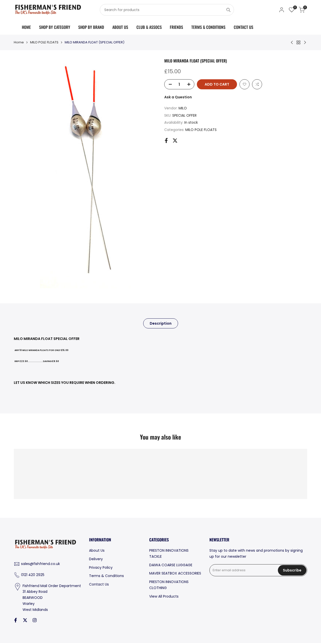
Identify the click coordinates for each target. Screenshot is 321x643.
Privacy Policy (101, 567)
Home (19, 42)
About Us (97, 550)
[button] (244, 84)
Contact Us (99, 584)
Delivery (96, 558)
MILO (183, 108)
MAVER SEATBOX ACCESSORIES (175, 573)
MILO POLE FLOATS (44, 42)
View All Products (164, 596)
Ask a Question (178, 97)
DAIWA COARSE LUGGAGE (170, 564)
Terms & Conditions (106, 575)
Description (161, 323)
